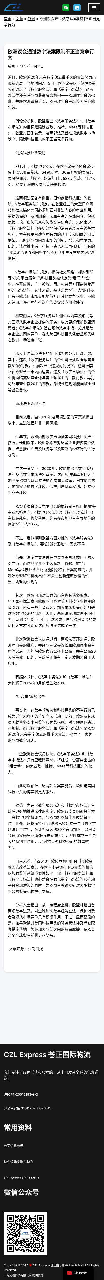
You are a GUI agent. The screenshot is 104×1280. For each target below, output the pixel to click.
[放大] (40, 1218)
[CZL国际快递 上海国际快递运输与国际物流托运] (14, 7)
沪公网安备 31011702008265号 (27, 1108)
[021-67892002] (77, 7)
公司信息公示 (13, 1146)
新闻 (31, 18)
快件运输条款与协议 (18, 1162)
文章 (19, 18)
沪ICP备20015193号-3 (21, 1094)
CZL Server (12, 1178)
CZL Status (30, 1178)
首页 (7, 18)
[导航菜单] (94, 7)
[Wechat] (65, 7)
